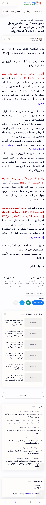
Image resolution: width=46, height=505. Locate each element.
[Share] (14, 502)
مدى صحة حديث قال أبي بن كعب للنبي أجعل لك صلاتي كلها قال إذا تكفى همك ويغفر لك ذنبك (14, 378)
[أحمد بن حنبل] (27, 447)
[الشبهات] (4, 11)
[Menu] (23, 502)
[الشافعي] (26, 458)
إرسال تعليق (23, 395)
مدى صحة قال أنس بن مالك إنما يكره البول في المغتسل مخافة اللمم (14, 366)
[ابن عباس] (25, 411)
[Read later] (8, 39)
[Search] (10, 3)
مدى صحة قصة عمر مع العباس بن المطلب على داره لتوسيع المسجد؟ (23, 442)
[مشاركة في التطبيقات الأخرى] (15, 302)
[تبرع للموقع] (27, 11)
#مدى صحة (29, 293)
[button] (38, 302)
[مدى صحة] (38, 11)
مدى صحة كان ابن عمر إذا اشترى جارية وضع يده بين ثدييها (21, 431)
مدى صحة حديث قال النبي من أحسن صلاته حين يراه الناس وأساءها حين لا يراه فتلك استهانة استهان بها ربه (14, 344)
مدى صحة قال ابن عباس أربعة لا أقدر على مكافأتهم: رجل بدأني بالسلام (21, 415)
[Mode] (3, 3)
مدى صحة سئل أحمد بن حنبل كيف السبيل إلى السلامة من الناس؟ (23, 452)
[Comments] (6, 502)
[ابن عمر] (28, 427)
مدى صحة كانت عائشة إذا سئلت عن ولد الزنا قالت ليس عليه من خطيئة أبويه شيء (14, 333)
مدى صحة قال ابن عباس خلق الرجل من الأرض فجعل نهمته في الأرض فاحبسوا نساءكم (13, 355)
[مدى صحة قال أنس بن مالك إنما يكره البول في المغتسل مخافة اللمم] (33, 366)
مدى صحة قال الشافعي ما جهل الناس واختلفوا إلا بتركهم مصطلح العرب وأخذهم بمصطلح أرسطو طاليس (22, 463)
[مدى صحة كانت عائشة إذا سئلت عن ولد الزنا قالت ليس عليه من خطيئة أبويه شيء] (33, 333)
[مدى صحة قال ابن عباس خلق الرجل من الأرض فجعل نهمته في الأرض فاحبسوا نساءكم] (33, 355)
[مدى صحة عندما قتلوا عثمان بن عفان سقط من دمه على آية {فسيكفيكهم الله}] (33, 322)
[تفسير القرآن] (15, 11)
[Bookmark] (6, 3)
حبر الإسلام (32, 493)
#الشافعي (40, 293)
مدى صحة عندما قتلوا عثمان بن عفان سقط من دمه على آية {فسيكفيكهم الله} (14, 322)
